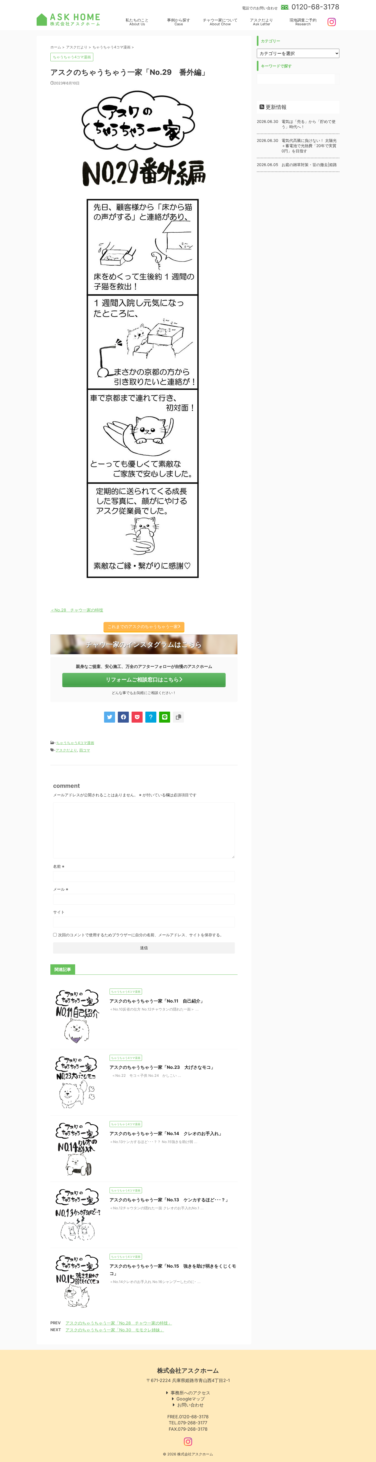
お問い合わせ (190, 1405)
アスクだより (261, 22)
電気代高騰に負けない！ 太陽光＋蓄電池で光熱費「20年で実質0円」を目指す (309, 145)
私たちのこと (137, 22)
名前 (58, 866)
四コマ (84, 750)
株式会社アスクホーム (188, 1370)
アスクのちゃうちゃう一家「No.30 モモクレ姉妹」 (115, 1329)
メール (60, 889)
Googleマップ (190, 1399)
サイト (59, 912)
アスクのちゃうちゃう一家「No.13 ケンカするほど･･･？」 (170, 1199)
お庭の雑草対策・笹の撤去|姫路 (309, 164)
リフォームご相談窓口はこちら (142, 679)
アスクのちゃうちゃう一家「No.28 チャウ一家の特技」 (119, 1323)
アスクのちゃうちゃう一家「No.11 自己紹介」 (157, 1001)
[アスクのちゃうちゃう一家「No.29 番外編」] (150, 717)
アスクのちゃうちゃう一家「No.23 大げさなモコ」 (162, 1067)
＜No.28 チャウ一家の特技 (76, 610)
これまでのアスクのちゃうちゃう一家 (143, 626)
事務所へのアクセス (190, 1392)
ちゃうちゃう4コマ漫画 (75, 742)
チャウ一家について (220, 22)
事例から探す (178, 22)
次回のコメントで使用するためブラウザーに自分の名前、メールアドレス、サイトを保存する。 (141, 934)
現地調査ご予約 (303, 22)
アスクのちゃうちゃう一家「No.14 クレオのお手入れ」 (166, 1133)
